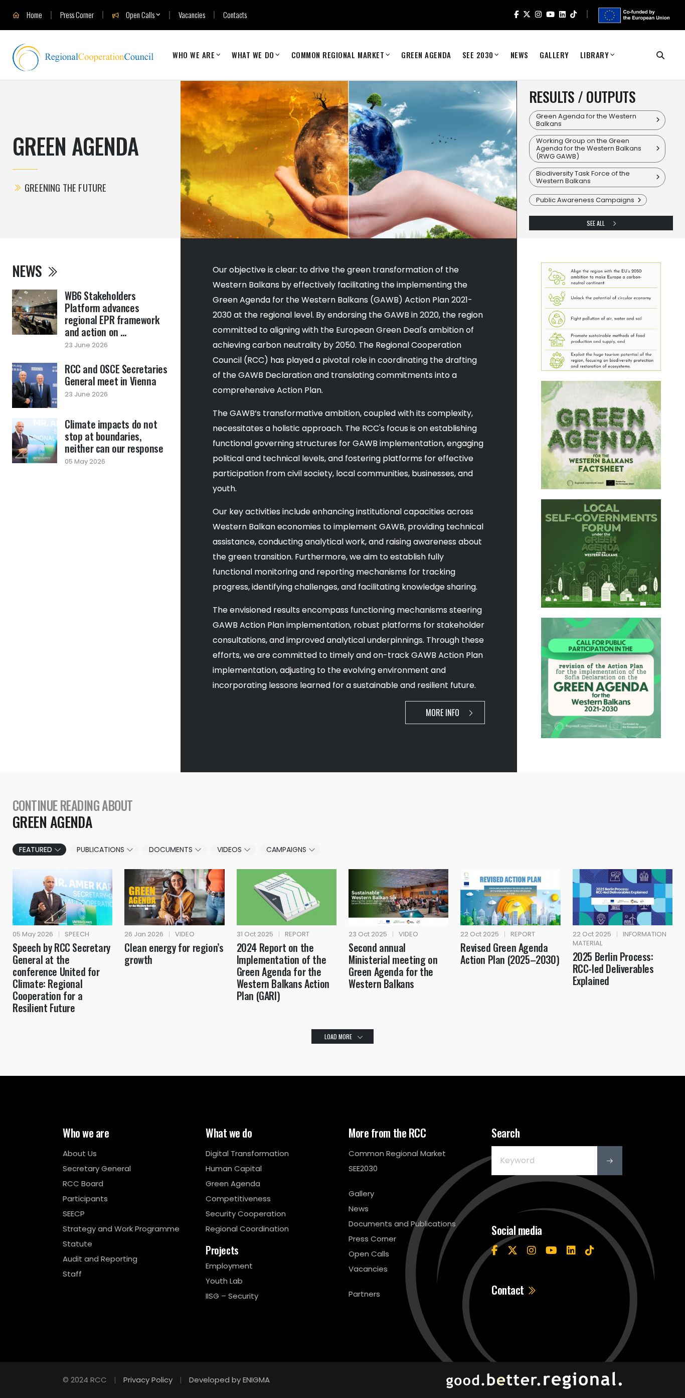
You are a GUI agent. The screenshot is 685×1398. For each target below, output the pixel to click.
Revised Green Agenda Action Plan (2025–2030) (509, 953)
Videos (230, 850)
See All (596, 223)
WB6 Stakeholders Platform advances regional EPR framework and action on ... (112, 313)
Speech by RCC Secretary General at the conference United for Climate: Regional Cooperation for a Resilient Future (61, 977)
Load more (338, 1036)
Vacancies (192, 15)
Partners (364, 1294)
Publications (101, 850)
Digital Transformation (247, 1153)
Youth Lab (224, 1281)
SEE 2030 (477, 54)
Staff (72, 1274)
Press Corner (77, 15)
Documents (172, 850)
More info (443, 713)
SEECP (74, 1213)
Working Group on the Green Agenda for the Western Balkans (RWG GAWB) (588, 148)
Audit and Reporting (100, 1258)
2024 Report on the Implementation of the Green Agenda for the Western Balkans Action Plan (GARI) (283, 971)
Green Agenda (426, 54)
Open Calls (139, 15)
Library (594, 54)
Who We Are (194, 54)
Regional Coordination (247, 1228)
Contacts (235, 15)
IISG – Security (232, 1296)
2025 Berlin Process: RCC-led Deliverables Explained (613, 968)
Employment (229, 1266)
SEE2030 (363, 1168)
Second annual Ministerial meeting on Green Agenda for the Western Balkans (393, 965)
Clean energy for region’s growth (173, 953)
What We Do (253, 54)
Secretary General (97, 1168)
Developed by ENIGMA (229, 1379)
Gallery (554, 54)
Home (33, 15)
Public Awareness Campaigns (585, 200)
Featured (36, 850)
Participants (85, 1198)
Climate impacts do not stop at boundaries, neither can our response (114, 436)
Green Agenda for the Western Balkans (586, 120)
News (519, 54)
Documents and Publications (402, 1223)
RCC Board (83, 1183)
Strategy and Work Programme (121, 1228)
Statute (77, 1243)
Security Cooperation (246, 1213)
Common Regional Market (338, 54)
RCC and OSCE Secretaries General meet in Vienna (116, 374)
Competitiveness (238, 1198)
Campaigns (287, 850)
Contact (508, 1289)
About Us (80, 1153)
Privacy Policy (148, 1379)
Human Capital (234, 1168)
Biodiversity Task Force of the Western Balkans (583, 177)
